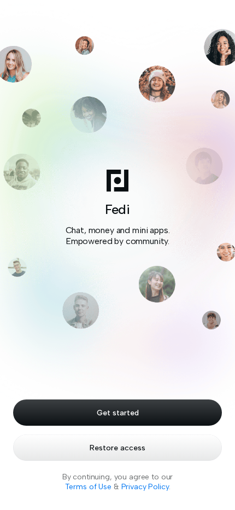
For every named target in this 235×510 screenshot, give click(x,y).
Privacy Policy (145, 486)
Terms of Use (88, 486)
